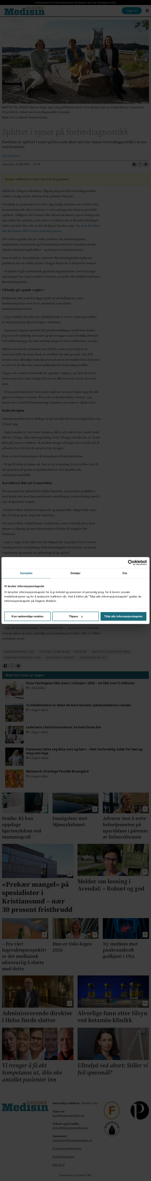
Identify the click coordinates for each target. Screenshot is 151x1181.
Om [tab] (124, 573)
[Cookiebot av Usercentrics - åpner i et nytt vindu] (131, 562)
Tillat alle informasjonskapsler (123, 616)
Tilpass (73, 616)
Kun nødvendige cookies (27, 616)
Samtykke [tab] (26, 573)
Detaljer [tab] (76, 573)
